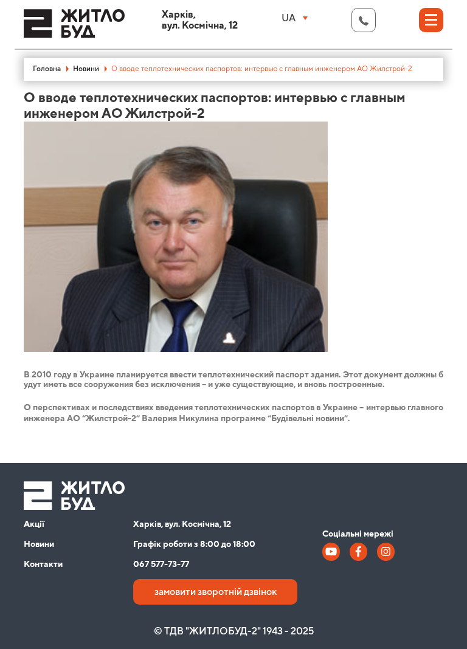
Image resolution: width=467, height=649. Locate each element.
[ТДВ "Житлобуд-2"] (74, 29)
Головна (47, 69)
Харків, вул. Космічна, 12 (182, 524)
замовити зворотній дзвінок (215, 592)
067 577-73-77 (161, 564)
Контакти (43, 564)
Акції (34, 524)
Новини (86, 69)
